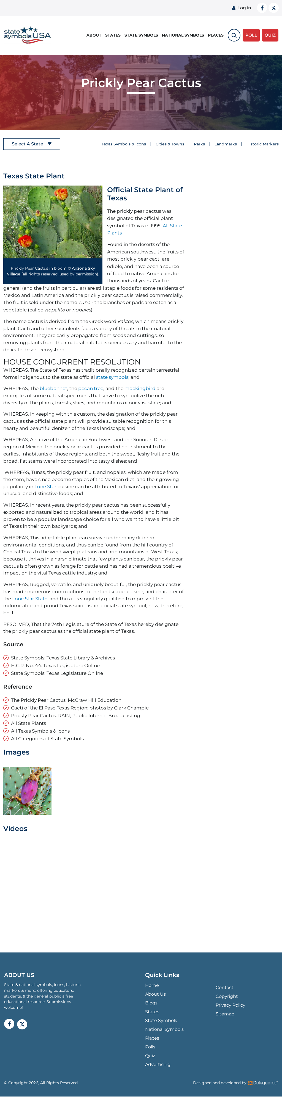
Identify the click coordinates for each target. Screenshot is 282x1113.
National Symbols (183, 35)
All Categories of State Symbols (47, 738)
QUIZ (270, 35)
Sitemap (225, 1014)
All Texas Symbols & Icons (40, 731)
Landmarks (226, 144)
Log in (244, 7)
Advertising (157, 1064)
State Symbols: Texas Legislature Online (57, 673)
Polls (150, 1047)
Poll (251, 35)
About (93, 35)
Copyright (227, 996)
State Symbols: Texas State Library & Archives (63, 658)
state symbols (112, 377)
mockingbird (140, 388)
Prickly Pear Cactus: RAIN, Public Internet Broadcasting (75, 715)
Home (152, 985)
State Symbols (141, 35)
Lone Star (45, 486)
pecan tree (90, 388)
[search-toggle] (234, 35)
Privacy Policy (230, 1005)
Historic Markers (262, 144)
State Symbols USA (26, 35)
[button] (52, 222)
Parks (199, 144)
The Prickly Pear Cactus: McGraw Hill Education (66, 700)
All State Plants (28, 723)
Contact (225, 987)
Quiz (150, 1055)
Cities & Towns (170, 144)
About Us (155, 994)
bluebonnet (53, 388)
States (113, 35)
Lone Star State (29, 598)
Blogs (151, 1003)
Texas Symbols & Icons (124, 144)
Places (216, 35)
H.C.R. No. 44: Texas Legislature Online (55, 665)
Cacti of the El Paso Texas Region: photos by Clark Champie (80, 708)
